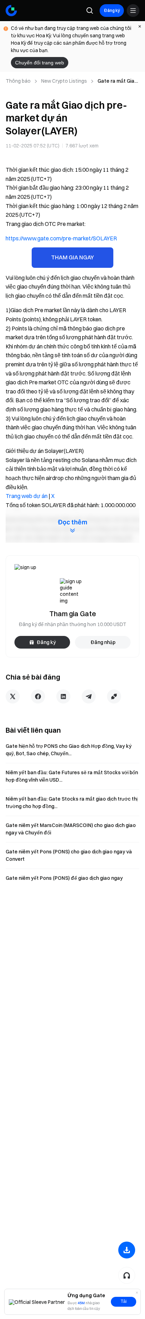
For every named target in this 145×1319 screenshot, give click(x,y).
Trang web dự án (27, 495)
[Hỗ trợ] (126, 1275)
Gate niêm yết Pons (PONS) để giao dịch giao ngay (64, 878)
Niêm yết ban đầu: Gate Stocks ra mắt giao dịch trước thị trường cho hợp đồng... (72, 802)
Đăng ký (112, 10)
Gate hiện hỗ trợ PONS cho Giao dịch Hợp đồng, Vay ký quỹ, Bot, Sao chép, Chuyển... (69, 750)
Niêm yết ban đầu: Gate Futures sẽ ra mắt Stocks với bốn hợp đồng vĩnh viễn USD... (72, 776)
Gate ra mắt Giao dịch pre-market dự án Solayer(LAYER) (117, 81)
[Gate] (11, 10)
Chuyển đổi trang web (39, 62)
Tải (124, 1301)
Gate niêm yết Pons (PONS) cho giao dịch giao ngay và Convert (69, 855)
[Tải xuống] (126, 1250)
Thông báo (18, 81)
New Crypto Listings (64, 81)
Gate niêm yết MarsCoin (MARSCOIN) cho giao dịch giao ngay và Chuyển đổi (71, 829)
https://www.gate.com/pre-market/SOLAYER (61, 238)
